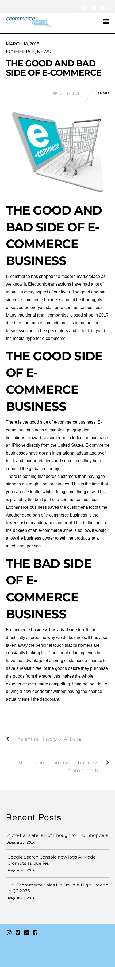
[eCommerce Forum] (29, 25)
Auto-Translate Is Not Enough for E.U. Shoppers (57, 835)
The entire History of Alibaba (48, 739)
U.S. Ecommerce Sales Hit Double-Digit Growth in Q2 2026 (57, 887)
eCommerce (20, 51)
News (44, 51)
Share (103, 93)
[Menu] (107, 22)
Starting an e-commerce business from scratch (58, 766)
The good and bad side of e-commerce (54, 68)
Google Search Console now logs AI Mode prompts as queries (51, 860)
